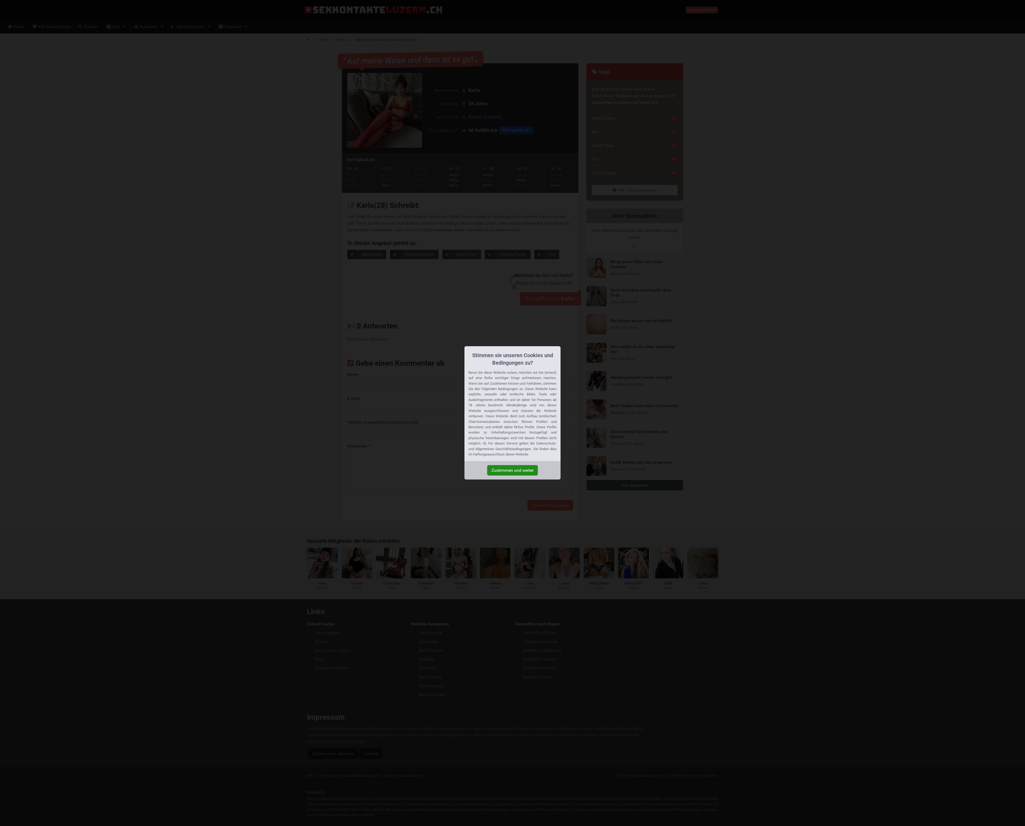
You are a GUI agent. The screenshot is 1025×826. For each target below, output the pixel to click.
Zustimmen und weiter (512, 470)
